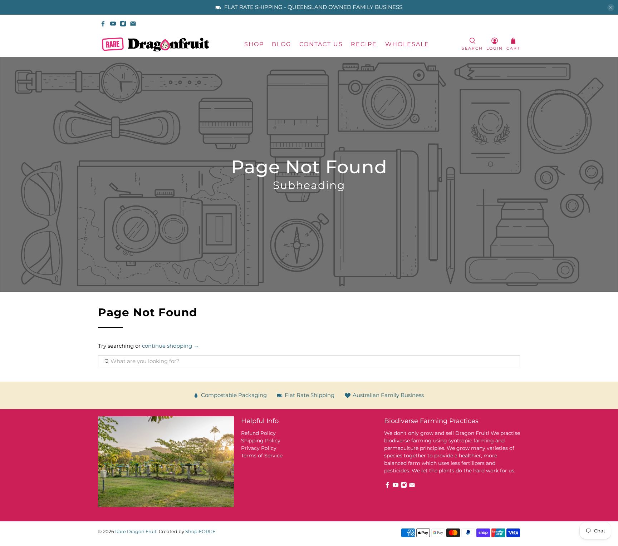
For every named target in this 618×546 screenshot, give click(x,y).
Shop (254, 44)
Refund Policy (258, 433)
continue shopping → (170, 345)
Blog (281, 44)
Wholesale (407, 44)
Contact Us (321, 44)
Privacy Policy (258, 448)
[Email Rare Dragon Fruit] (133, 23)
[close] (610, 7)
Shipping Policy (260, 440)
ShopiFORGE (200, 531)
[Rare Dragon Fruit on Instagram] (123, 23)
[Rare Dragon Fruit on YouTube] (113, 23)
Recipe (364, 44)
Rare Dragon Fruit (136, 531)
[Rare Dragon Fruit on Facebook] (103, 23)
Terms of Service (262, 455)
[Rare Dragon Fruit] (155, 44)
